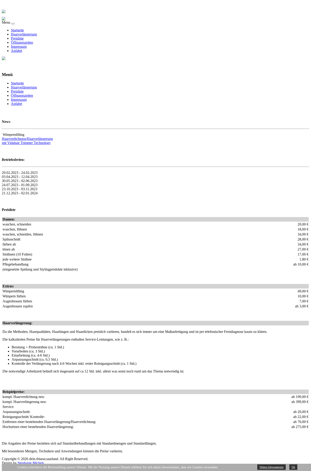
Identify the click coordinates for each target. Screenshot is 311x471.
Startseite (17, 30)
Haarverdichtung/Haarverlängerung (27, 139)
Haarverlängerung (24, 34)
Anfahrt (16, 51)
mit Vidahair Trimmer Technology (26, 143)
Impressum (19, 46)
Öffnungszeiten (22, 42)
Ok (293, 467)
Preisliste (17, 38)
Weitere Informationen (271, 467)
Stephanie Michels (31, 463)
